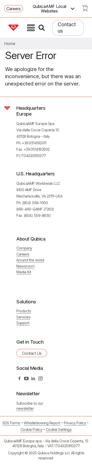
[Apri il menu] (31, 28)
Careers (13, 8)
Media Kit (23, 272)
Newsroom (25, 266)
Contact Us (32, 353)
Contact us (67, 27)
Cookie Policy (31, 429)
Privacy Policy (75, 423)
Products (23, 311)
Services (23, 317)
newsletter (25, 408)
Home (9, 43)
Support (22, 323)
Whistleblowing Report (42, 423)
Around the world (30, 260)
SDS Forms (11, 423)
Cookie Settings (59, 430)
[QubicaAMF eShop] (85, 9)
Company (24, 248)
